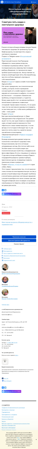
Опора (10, 82)
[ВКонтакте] (3, 388)
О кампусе (6, 405)
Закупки (4, 421)
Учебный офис (5, 304)
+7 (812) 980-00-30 (12, 342)
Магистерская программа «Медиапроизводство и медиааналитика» (20, 11)
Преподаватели (8, 251)
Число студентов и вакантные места (13, 253)
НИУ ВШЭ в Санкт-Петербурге (12, 2)
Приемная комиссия (19, 237)
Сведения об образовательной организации (13, 407)
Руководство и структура (8, 410)
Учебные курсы (7, 248)
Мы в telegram (7, 381)
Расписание (7, 258)
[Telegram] (5, 388)
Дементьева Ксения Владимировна (11, 273)
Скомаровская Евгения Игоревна (10, 286)
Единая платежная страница (9, 430)
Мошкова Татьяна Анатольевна (9, 299)
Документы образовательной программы (14, 255)
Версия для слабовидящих (8, 427)
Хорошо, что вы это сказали (18, 164)
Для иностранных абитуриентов (19, 240)
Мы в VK (6, 378)
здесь (18, 437)
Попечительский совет (8, 417)
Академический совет (9, 260)
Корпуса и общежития (7, 419)
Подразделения (6, 412)
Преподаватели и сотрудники (9, 414)
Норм (10, 114)
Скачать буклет (19, 244)
